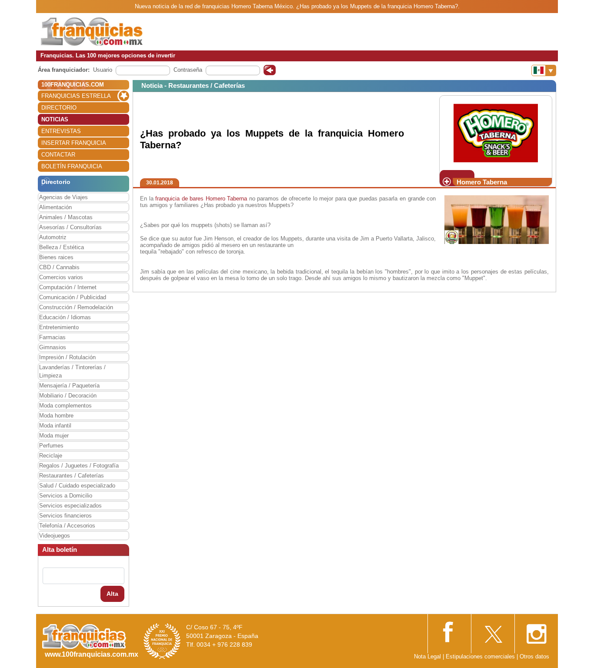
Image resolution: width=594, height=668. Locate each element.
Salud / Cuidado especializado (77, 485)
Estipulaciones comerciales (481, 656)
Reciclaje (50, 455)
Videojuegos (54, 535)
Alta (112, 593)
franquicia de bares (179, 198)
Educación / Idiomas (65, 317)
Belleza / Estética (61, 247)
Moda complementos (65, 405)
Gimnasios (52, 347)
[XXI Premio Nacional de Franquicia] (162, 641)
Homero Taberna (226, 198)
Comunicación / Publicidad (72, 297)
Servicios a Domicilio (65, 495)
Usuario (102, 70)
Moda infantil (55, 425)
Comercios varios (61, 277)
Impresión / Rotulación (67, 357)
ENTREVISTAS (61, 131)
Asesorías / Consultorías (70, 227)
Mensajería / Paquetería (69, 385)
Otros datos (534, 656)
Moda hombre (56, 415)
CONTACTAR (58, 154)
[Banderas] (543, 70)
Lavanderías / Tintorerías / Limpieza (72, 371)
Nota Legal (427, 656)
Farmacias (52, 337)
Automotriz (53, 237)
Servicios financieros (65, 515)
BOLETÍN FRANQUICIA (71, 166)
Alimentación (55, 207)
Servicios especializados (70, 505)
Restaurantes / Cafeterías (71, 475)
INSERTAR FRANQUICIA (73, 143)
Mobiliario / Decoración (68, 395)
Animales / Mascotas (66, 217)
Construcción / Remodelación (76, 307)
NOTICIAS (54, 119)
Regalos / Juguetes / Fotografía (79, 465)
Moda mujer (54, 435)
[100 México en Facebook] (449, 631)
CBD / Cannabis (59, 267)
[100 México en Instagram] (536, 631)
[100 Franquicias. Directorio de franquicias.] (91, 31)
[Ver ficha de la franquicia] (495, 132)
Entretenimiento (59, 327)
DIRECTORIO (59, 107)
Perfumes (51, 445)
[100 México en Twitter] (492, 631)
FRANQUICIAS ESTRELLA (76, 96)
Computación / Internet (68, 287)
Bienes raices (56, 257)
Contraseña (188, 70)
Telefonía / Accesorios (67, 525)
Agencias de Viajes (63, 197)
